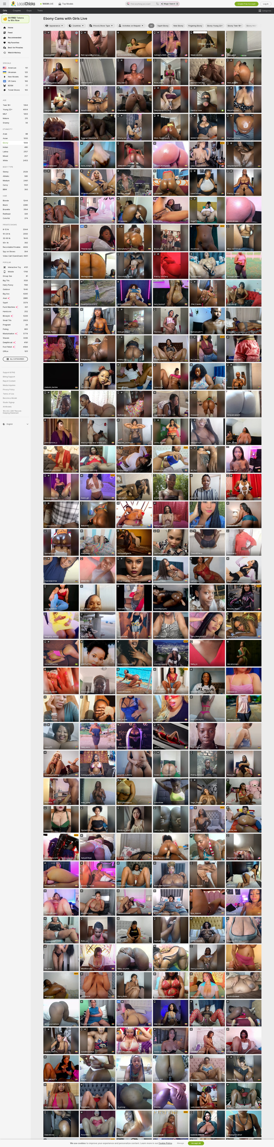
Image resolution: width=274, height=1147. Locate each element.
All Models (7, 407)
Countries (77, 26)
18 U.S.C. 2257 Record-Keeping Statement (12, 412)
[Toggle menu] (4, 4)
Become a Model (10, 398)
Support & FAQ (9, 372)
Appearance (54, 26)
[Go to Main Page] (23, 4)
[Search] (157, 4)
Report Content (9, 381)
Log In (265, 4)
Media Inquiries (9, 385)
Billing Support (9, 377)
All (151, 26)
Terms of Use (8, 394)
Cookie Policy (165, 1143)
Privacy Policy (9, 390)
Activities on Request (131, 26)
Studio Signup (9, 402)
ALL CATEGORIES (17, 359)
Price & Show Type (101, 26)
